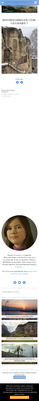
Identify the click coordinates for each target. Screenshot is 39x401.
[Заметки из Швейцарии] (19, 7)
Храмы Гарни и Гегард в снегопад (10, 93)
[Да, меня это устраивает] (36, 392)
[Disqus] (19, 128)
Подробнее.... (19, 267)
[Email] (3, 2)
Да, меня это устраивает (19, 397)
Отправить (19, 377)
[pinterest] (15, 282)
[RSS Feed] (24, 282)
